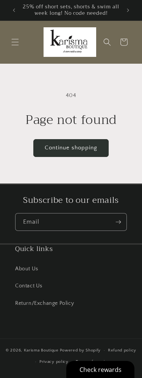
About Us (26, 269)
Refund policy (122, 350)
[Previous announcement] (14, 10)
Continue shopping (71, 147)
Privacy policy (54, 361)
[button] (15, 42)
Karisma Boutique (41, 350)
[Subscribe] (118, 222)
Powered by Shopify (80, 350)
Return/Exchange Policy (44, 303)
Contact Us (28, 286)
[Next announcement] (128, 10)
